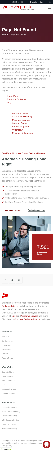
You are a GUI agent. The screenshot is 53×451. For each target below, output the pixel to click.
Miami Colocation (8, 380)
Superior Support (20, 123)
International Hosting (9, 429)
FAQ (9, 102)
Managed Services (21, 120)
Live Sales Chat (37, 2)
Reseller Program (8, 358)
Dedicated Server (20, 113)
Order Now (17, 129)
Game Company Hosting (11, 411)
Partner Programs (20, 126)
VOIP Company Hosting (10, 420)
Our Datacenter (7, 341)
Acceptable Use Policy (10, 443)
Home (5, 34)
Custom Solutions (8, 393)
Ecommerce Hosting (9, 416)
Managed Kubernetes (22, 133)
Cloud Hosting (7, 376)
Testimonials (6, 349)
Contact (5, 354)
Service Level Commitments (31, 443)
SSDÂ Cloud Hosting (22, 116)
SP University (6, 345)
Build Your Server (13, 211)
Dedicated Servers (9, 372)
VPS (3, 385)
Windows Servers (29, 316)
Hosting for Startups (9, 407)
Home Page (12, 96)
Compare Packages (16, 99)
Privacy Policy (7, 446)
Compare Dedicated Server (27, 319)
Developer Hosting (9, 424)
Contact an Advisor (36, 210)
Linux (14, 316)
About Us (5, 337)
